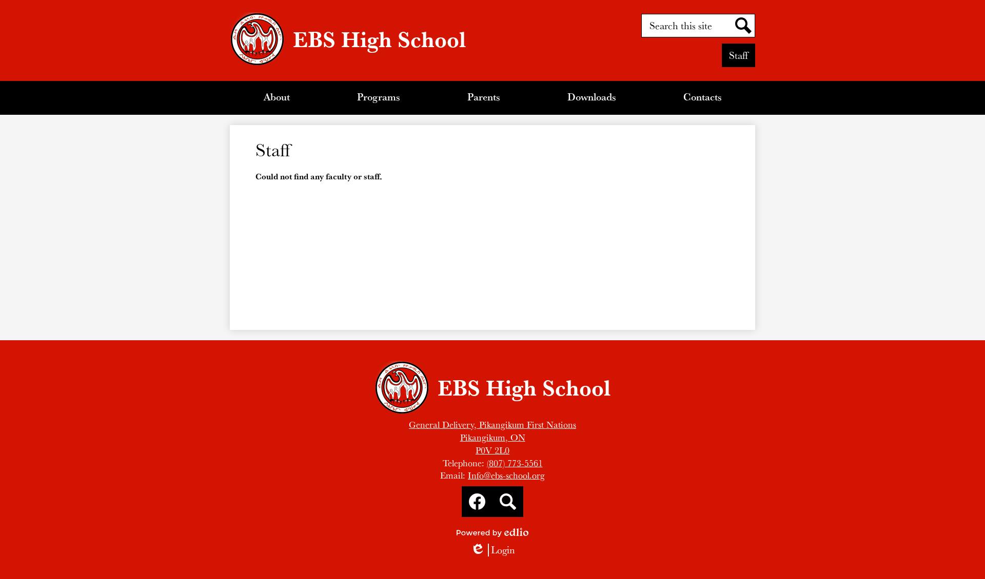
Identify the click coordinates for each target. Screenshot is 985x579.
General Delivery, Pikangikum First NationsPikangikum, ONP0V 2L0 (492, 437)
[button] (277, 98)
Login (492, 550)
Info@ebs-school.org (506, 475)
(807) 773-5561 (515, 463)
